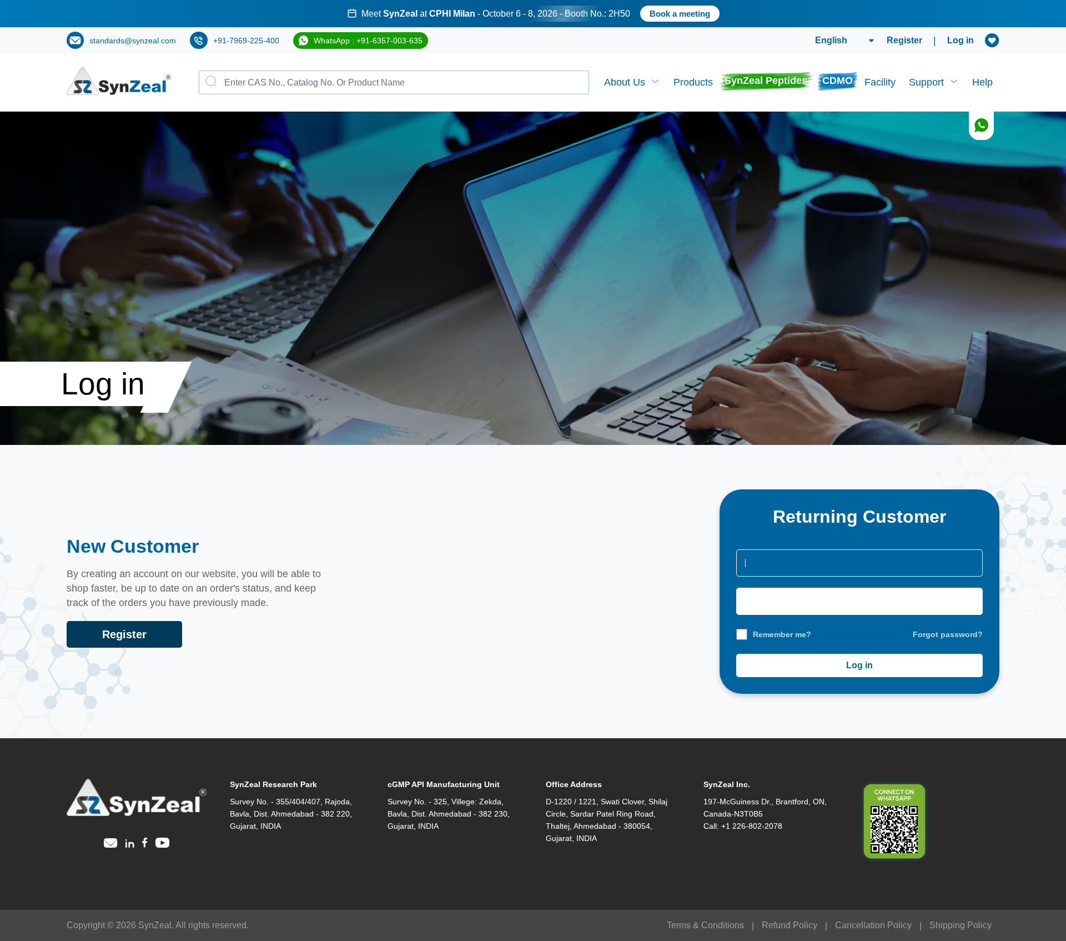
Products (693, 82)
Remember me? (782, 634)
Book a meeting (680, 13)
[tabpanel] (533, 14)
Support (926, 82)
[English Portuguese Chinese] (831, 40)
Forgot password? (948, 634)
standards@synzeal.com (132, 40)
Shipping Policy (960, 925)
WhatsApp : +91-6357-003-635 (368, 40)
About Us (624, 82)
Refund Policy (789, 925)
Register (904, 40)
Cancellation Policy (873, 925)
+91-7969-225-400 (246, 40)
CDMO (837, 80)
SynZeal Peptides (766, 80)
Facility (880, 82)
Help (982, 82)
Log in (960, 40)
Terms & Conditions (705, 925)
